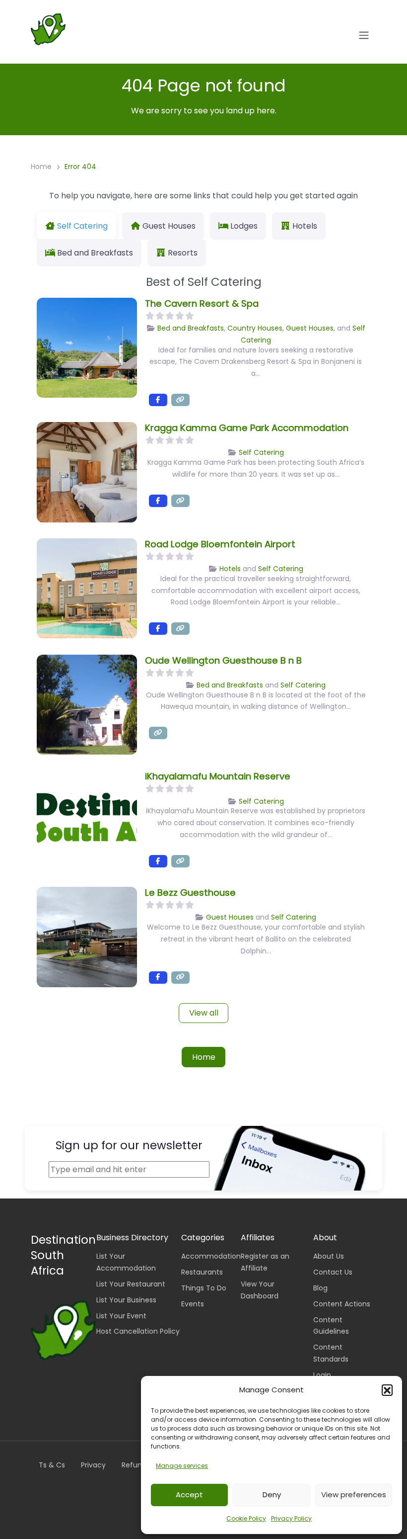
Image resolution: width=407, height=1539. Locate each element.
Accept (189, 1494)
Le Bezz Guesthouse (190, 892)
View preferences (353, 1494)
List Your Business (126, 1300)
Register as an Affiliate (265, 1262)
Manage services (182, 1465)
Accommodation (211, 1256)
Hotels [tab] (304, 226)
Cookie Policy (246, 1518)
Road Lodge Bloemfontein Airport (220, 544)
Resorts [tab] (183, 252)
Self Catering (261, 452)
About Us (328, 1256)
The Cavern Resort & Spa (202, 303)
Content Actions (341, 1304)
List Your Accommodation (126, 1262)
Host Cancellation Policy (138, 1331)
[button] (387, 1390)
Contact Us (332, 1272)
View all (203, 1013)
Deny (272, 1494)
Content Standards (330, 1353)
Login (322, 1375)
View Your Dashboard (259, 1290)
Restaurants (202, 1272)
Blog (320, 1288)
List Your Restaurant (130, 1284)
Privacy (93, 1465)
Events (192, 1304)
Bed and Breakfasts (190, 328)
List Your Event (121, 1316)
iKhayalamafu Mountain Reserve (217, 776)
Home (41, 166)
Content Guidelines (331, 1326)
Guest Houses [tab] (169, 226)
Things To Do (203, 1288)
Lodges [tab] (244, 226)
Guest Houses (310, 328)
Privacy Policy (291, 1518)
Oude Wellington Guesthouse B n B (223, 660)
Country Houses (254, 328)
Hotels (230, 569)
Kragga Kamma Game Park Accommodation (246, 428)
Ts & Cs (52, 1465)
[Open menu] (363, 35)
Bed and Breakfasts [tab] (95, 252)
